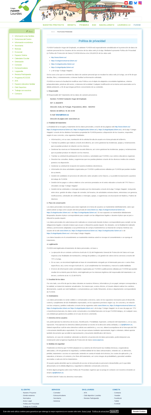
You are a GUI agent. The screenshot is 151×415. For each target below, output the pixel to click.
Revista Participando (23, 74)
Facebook (118, 398)
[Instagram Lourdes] (140, 4)
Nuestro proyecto (53, 25)
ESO (94, 25)
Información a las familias (24, 36)
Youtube (117, 395)
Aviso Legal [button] (86, 411)
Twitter (116, 401)
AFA (16, 81)
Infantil (71, 25)
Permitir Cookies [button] (139, 411)
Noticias (18, 49)
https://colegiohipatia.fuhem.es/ (62, 67)
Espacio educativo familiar (25, 84)
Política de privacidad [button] (100, 411)
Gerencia (56, 401)
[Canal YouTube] (126, 4)
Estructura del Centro (23, 39)
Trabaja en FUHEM (30, 406)
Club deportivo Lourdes (92, 395)
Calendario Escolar (22, 58)
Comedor (18, 65)
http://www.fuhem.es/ (58, 57)
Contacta (117, 393)
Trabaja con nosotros (23, 90)
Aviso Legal (27, 401)
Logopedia (19, 71)
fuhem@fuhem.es (62, 115)
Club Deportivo (20, 87)
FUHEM (137, 25)
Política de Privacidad (31, 404)
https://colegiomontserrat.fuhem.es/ (64, 61)
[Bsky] (135, 4)
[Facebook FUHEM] (131, 4)
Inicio (53, 31)
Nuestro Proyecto (29, 393)
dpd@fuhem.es (126, 325)
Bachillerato (106, 25)
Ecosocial (18, 52)
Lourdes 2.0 (124, 25)
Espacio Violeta (21, 55)
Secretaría (19, 46)
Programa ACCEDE (22, 78)
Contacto (18, 94)
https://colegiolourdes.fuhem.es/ (63, 64)
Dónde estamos (29, 395)
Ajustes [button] (114, 411)
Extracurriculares (21, 68)
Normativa (27, 398)
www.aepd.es (98, 340)
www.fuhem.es (92, 210)
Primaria (84, 25)
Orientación (19, 62)
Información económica (24, 42)
